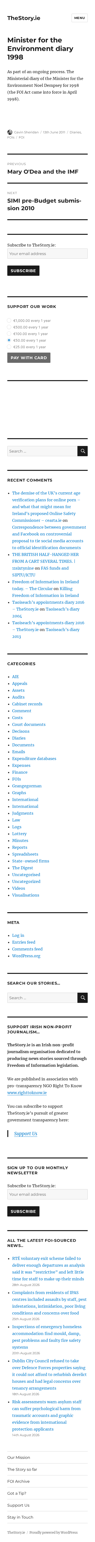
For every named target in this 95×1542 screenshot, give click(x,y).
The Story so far (22, 1469)
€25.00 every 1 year (29, 347)
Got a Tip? (16, 1493)
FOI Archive (18, 1481)
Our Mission (18, 1457)
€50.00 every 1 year (29, 340)
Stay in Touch (20, 1517)
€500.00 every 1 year (30, 327)
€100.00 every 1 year (30, 334)
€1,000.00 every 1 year (32, 320)
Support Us (18, 1505)
